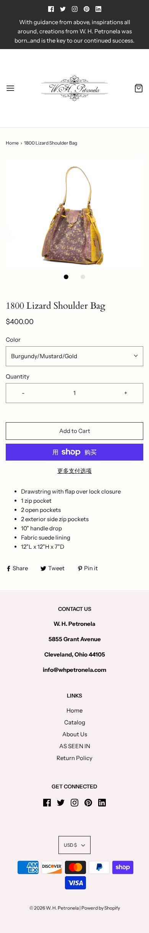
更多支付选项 (74, 470)
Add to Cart (74, 430)
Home (12, 143)
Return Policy (74, 758)
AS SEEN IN (74, 746)
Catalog (74, 722)
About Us (74, 734)
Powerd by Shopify (100, 908)
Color (13, 339)
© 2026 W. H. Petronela (54, 908)
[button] (74, 213)
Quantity (17, 376)
